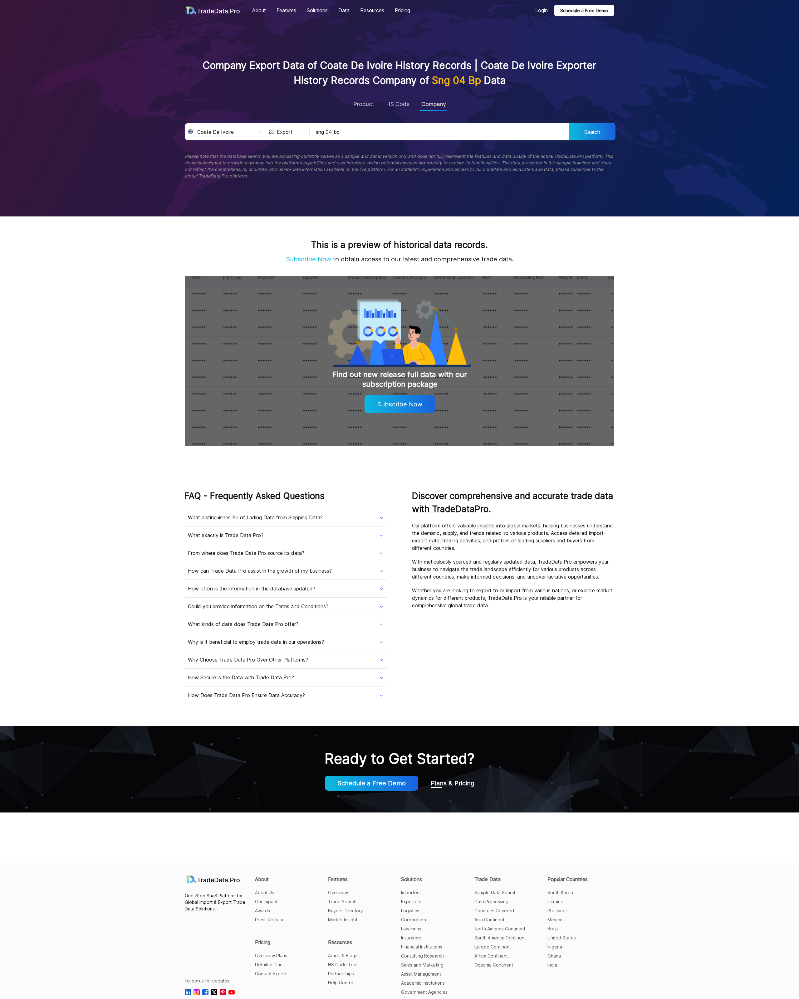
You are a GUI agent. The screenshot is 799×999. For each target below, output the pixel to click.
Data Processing (491, 901)
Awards (262, 910)
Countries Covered (494, 910)
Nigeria (554, 946)
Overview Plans (271, 955)
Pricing (262, 942)
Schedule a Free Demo (584, 10)
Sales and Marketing (422, 964)
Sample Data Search (495, 892)
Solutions (411, 879)
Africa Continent (491, 955)
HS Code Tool (342, 964)
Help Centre (340, 982)
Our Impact (266, 901)
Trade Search (342, 901)
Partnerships (341, 973)
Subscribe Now (308, 259)
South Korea (560, 892)
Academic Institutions (423, 983)
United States (561, 937)
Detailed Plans (270, 964)
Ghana (554, 955)
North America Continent (499, 928)
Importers (411, 892)
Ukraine (555, 901)
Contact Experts (272, 973)
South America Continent (500, 937)
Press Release (270, 919)
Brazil (553, 928)
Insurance (411, 937)
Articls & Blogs (342, 955)
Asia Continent (489, 919)
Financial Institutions (421, 946)
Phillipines (557, 910)
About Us (264, 892)
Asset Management (421, 974)
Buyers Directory (345, 910)
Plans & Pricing (452, 783)
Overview (338, 892)
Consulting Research (422, 955)
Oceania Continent (493, 964)
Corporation (413, 919)
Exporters (411, 901)
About (262, 879)
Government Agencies (424, 992)
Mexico (555, 919)
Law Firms (411, 928)
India (552, 964)
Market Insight (342, 919)
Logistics (410, 910)
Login (541, 10)
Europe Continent (492, 946)
